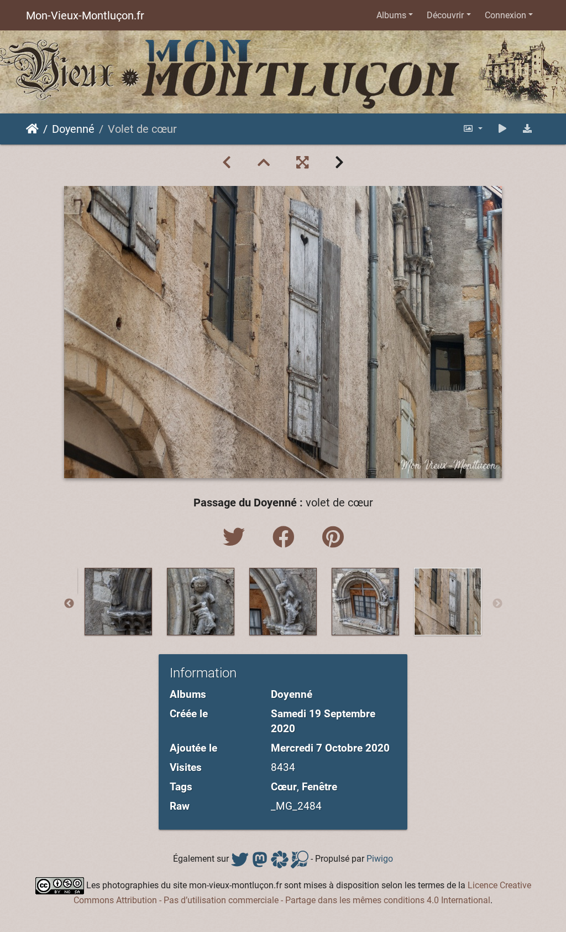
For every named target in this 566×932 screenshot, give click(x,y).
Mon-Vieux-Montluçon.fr (85, 15)
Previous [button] (69, 603)
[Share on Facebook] (286, 538)
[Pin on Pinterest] (333, 538)
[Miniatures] (263, 162)
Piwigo (379, 858)
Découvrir (445, 15)
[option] (118, 601)
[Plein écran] (302, 162)
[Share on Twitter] (236, 538)
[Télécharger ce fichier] (527, 128)
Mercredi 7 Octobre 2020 (330, 748)
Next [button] (497, 603)
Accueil (32, 129)
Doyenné (73, 129)
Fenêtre (319, 786)
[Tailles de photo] (472, 128)
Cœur (284, 786)
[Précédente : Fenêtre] (226, 162)
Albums (391, 15)
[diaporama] (502, 128)
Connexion (505, 15)
